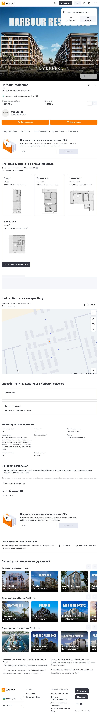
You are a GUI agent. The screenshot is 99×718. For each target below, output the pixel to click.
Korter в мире (31, 694)
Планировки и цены (9, 131)
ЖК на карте (25, 131)
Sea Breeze (17, 112)
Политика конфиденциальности (59, 698)
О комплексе (73, 131)
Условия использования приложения (60, 704)
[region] (49, 341)
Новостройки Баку (8, 306)
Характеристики (58, 131)
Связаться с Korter (33, 697)
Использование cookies (59, 694)
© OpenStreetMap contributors (89, 373)
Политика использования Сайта (60, 710)
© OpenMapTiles (75, 373)
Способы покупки (40, 131)
